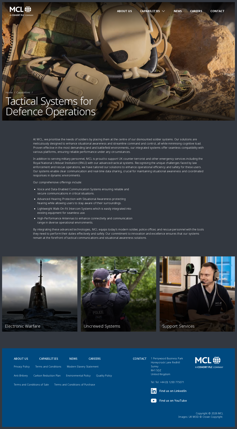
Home (9, 92)
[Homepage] (21, 11)
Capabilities (23, 92)
